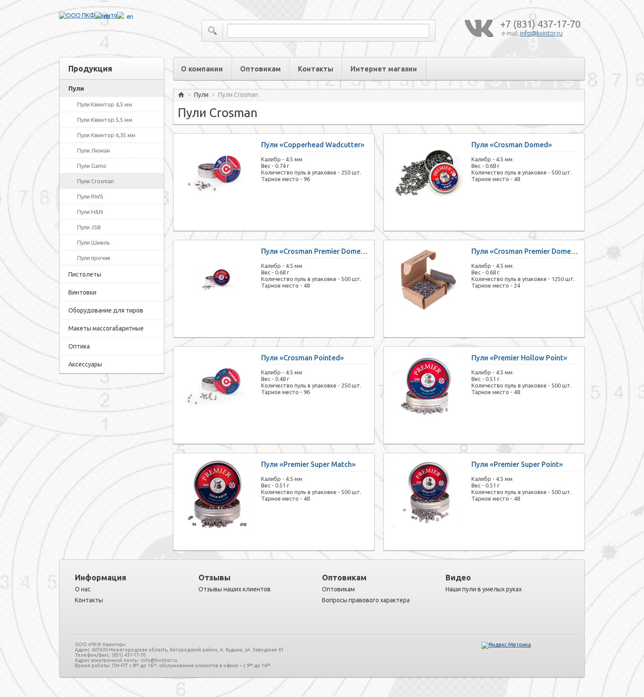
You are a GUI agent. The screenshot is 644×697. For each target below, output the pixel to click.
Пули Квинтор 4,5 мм (104, 104)
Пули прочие (93, 258)
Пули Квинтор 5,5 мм (104, 120)
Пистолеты (84, 274)
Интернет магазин (383, 69)
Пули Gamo (91, 166)
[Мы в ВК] (478, 28)
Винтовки (82, 292)
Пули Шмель (93, 242)
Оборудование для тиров (105, 310)
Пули (76, 88)
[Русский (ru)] (555, 70)
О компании (202, 69)
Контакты (315, 69)
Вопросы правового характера (366, 600)
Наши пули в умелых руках (484, 589)
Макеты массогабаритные (106, 328)
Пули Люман (93, 150)
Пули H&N (90, 212)
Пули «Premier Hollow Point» (519, 358)
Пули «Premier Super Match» (308, 464)
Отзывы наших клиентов (234, 589)
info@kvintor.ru (541, 33)
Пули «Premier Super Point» (517, 464)
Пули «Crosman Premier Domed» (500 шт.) (330, 251)
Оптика (79, 346)
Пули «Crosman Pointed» (302, 358)
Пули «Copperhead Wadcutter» (312, 145)
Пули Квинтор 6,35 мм (106, 135)
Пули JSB (89, 227)
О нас (83, 589)
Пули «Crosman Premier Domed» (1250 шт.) (543, 251)
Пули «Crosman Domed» (511, 145)
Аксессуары (85, 364)
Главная (181, 95)
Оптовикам (260, 69)
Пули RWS (90, 196)
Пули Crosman (95, 181)
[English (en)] (573, 70)
